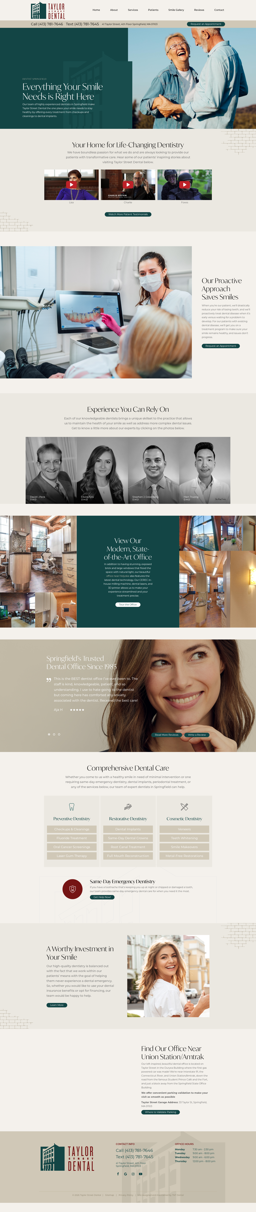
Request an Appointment (206, 24)
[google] (125, 1174)
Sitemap (109, 1195)
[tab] (49, 734)
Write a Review (197, 735)
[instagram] (133, 1174)
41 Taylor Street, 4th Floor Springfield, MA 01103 (129, 24)
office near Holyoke (117, 576)
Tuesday (180, 1153)
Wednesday (182, 1157)
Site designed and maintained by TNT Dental (160, 1195)
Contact (219, 10)
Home (96, 10)
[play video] (71, 185)
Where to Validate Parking (160, 1112)
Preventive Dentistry (71, 818)
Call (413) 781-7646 (47, 24)
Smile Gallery (176, 10)
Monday (180, 1149)
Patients (153, 10)
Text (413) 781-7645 (82, 24)
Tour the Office (128, 605)
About (114, 10)
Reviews (199, 10)
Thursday (181, 1161)
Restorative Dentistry (128, 818)
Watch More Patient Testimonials (128, 214)
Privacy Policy (126, 1195)
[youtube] (140, 1174)
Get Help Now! (102, 897)
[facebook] (118, 1174)
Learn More (57, 1005)
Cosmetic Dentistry (184, 818)
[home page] (48, 10)
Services (133, 10)
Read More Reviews (166, 735)
